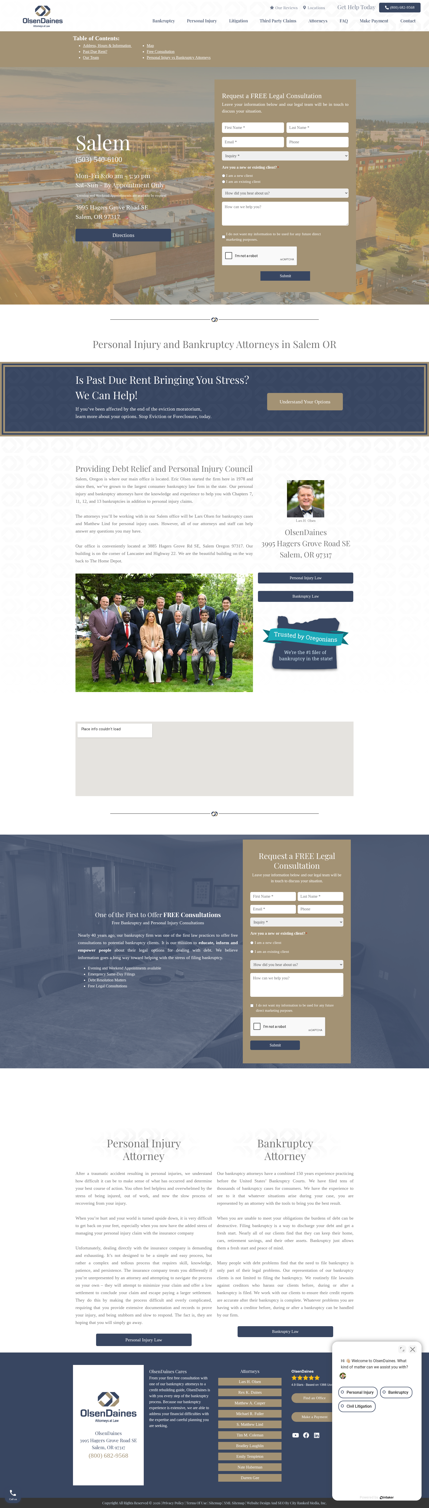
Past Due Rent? (95, 51)
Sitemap (215, 1503)
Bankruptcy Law (305, 596)
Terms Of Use (196, 1503)
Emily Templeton (249, 1456)
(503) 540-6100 (98, 159)
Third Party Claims (278, 20)
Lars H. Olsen (250, 1382)
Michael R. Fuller (250, 1414)
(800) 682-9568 (108, 1455)
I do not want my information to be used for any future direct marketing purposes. (273, 237)
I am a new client (239, 176)
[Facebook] (306, 1435)
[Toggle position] (402, 1349)
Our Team (91, 57)
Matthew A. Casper (250, 1403)
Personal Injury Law (306, 578)
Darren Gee (250, 1478)
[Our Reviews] (272, 7)
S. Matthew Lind (250, 1424)
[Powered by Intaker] (386, 1497)
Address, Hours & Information (107, 45)
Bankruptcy (163, 20)
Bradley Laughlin (250, 1446)
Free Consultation (161, 51)
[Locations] (304, 7)
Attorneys (318, 20)
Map (150, 45)
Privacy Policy (173, 1503)
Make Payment (374, 20)
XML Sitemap (234, 1503)
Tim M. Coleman (250, 1435)
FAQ (344, 20)
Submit (285, 276)
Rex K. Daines (250, 1392)
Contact (408, 20)
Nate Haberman (250, 1467)
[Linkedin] (317, 1435)
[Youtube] (295, 1435)
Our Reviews (286, 7)
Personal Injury (202, 20)
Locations (316, 7)
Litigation (238, 20)
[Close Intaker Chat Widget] (413, 1349)
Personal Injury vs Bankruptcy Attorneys (179, 57)
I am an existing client (243, 182)
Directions (123, 235)
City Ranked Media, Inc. (308, 1503)
